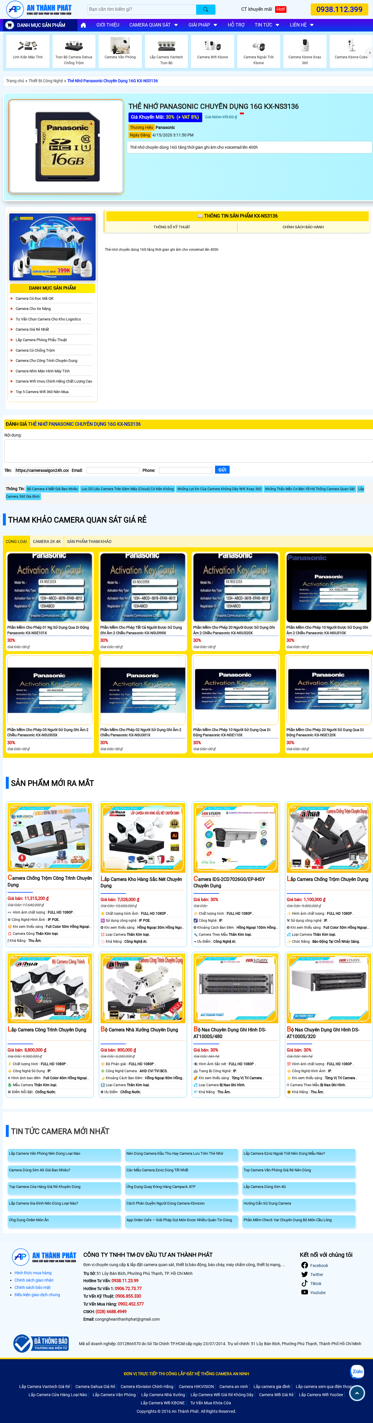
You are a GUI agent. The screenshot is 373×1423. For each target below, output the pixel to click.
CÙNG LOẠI (16, 541)
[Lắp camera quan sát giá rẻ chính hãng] (83, 25)
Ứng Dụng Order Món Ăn (29, 1220)
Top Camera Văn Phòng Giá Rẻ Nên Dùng (277, 1170)
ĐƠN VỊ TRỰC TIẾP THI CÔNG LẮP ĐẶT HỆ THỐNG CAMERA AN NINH (186, 1373)
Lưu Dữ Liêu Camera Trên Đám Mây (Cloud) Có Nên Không (128, 489)
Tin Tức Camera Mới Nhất (60, 1131)
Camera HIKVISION (196, 1386)
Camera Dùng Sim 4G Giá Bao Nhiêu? (39, 1170)
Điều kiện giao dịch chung (37, 1294)
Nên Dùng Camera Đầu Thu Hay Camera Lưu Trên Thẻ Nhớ (174, 1153)
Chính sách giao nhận (34, 1280)
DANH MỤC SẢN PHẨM (41, 25)
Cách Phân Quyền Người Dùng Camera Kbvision (165, 1203)
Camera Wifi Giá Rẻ (276, 1394)
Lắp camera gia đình (272, 1386)
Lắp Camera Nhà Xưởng (163, 1394)
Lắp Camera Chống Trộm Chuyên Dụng (327, 879)
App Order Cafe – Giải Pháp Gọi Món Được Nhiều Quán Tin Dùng (179, 1220)
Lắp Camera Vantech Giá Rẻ (44, 1386)
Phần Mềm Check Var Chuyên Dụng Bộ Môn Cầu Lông (288, 1220)
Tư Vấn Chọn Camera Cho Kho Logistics (48, 319)
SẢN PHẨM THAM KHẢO (89, 541)
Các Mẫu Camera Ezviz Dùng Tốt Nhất (157, 1170)
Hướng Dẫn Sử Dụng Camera (267, 1203)
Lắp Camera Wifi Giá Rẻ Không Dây (222, 1394)
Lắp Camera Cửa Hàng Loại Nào (58, 1394)
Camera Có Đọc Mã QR (34, 298)
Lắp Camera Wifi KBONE (163, 1403)
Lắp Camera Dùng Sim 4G (265, 1186)
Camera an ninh (233, 1386)
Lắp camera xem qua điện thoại (324, 1386)
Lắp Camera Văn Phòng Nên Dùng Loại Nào (44, 1153)
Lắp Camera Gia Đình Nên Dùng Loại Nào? (43, 1203)
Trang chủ (15, 80)
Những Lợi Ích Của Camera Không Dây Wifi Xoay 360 (219, 489)
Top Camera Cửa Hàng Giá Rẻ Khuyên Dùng (44, 1186)
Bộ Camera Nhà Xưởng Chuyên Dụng (139, 1030)
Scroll (357, 1393)
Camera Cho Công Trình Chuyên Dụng (46, 360)
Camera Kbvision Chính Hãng (147, 1386)
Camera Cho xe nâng (33, 308)
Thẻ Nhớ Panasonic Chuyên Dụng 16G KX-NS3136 (112, 80)
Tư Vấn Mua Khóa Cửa (210, 1403)
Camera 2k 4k (47, 541)
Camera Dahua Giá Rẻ (95, 1386)
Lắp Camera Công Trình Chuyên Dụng (47, 1030)
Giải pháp (199, 25)
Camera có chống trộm (35, 350)
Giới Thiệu (107, 25)
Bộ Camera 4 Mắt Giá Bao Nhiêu (52, 489)
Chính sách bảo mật (33, 1287)
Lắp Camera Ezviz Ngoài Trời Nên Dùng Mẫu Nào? (284, 1153)
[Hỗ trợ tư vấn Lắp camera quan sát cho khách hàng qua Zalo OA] (357, 1372)
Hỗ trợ (236, 25)
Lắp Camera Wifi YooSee (321, 1394)
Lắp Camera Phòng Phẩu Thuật (41, 340)
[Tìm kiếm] (205, 10)
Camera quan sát (150, 25)
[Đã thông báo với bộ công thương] (40, 1343)
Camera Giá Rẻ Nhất (32, 329)
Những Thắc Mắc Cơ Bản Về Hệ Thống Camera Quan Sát (310, 489)
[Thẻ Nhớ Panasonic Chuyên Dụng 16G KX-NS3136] (66, 147)
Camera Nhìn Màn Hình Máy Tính (43, 371)
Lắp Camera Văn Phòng (114, 1394)
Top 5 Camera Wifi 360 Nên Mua (42, 392)
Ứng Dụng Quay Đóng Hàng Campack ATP (161, 1186)
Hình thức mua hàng (33, 1272)
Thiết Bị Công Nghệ (46, 80)
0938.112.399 (339, 9)
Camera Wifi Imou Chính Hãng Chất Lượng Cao (54, 381)
